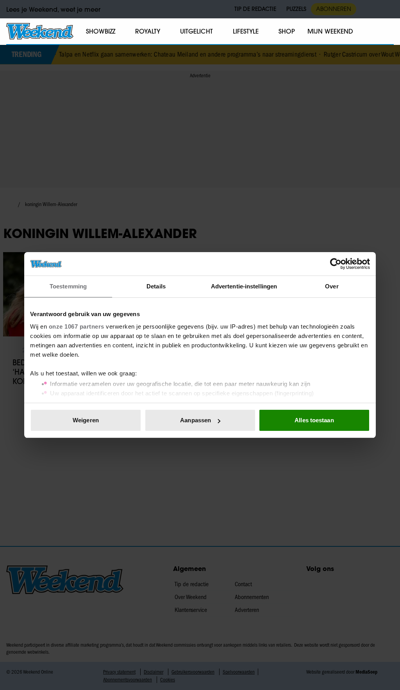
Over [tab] (331, 286)
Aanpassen (195, 420)
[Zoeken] (387, 31)
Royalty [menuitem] (147, 31)
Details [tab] (156, 286)
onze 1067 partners (76, 326)
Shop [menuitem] (287, 31)
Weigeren (86, 420)
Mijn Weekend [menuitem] (330, 31)
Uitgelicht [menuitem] (196, 31)
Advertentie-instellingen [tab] (244, 286)
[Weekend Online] (39, 31)
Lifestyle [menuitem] (246, 31)
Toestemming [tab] (68, 286)
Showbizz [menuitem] (100, 31)
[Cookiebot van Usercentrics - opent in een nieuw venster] (336, 264)
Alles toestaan (314, 420)
